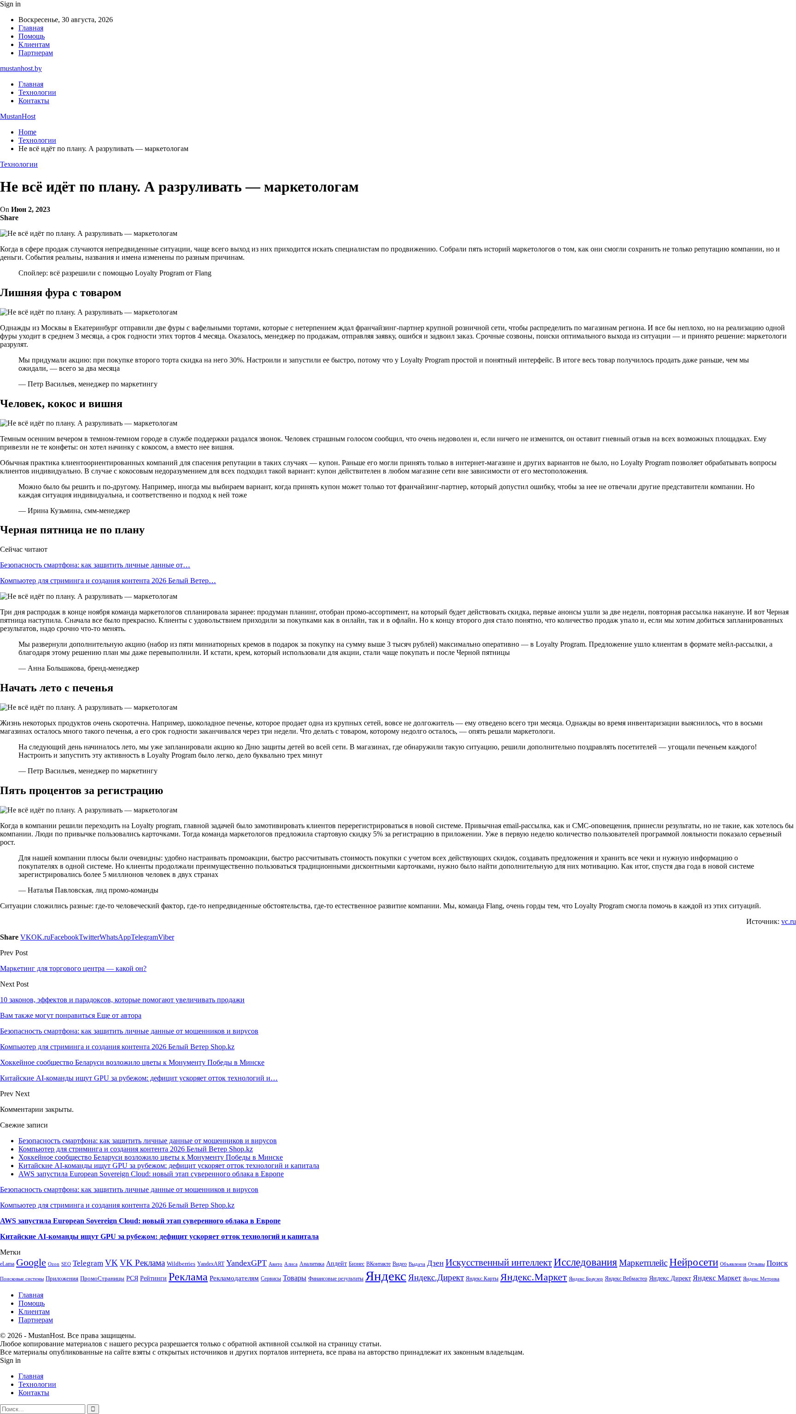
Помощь (31, 36)
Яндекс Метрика (761, 1278)
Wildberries (181, 1264)
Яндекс (385, 1275)
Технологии (37, 92)
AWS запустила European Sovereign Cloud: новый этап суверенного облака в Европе (151, 1174)
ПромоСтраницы (102, 1278)
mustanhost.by (21, 68)
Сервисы (271, 1278)
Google (31, 1262)
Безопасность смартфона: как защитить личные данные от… (95, 565)
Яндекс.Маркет (533, 1277)
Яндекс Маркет (717, 1278)
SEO (66, 1264)
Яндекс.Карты (482, 1278)
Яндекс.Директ (436, 1277)
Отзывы (756, 1264)
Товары (294, 1278)
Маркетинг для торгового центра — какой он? (73, 968)
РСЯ (132, 1278)
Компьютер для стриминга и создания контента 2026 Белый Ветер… (108, 580)
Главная (30, 28)
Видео (399, 1264)
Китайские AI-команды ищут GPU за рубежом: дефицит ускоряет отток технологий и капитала (168, 1165)
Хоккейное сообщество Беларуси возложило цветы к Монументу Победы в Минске (150, 1157)
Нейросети (693, 1262)
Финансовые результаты (335, 1278)
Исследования (585, 1262)
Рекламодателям (234, 1278)
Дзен (435, 1263)
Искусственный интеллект (498, 1262)
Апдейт (336, 1263)
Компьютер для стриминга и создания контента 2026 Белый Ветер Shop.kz (135, 1149)
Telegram (88, 1263)
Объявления (733, 1264)
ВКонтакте (378, 1264)
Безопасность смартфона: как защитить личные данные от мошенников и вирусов (147, 1141)
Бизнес (356, 1264)
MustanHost (17, 116)
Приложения (62, 1278)
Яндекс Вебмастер (626, 1278)
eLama (7, 1264)
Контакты (33, 101)
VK (111, 1263)
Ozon (53, 1264)
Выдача (417, 1264)
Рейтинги (153, 1278)
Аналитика (311, 1264)
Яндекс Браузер (586, 1278)
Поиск (777, 1263)
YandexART (210, 1264)
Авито (275, 1264)
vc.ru (788, 921)
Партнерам (35, 53)
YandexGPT (246, 1263)
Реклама (188, 1277)
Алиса (291, 1264)
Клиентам (34, 44)
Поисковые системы (22, 1278)
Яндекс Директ (670, 1278)
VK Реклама (142, 1263)
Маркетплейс (643, 1263)
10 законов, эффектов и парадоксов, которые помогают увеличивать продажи (122, 1000)
